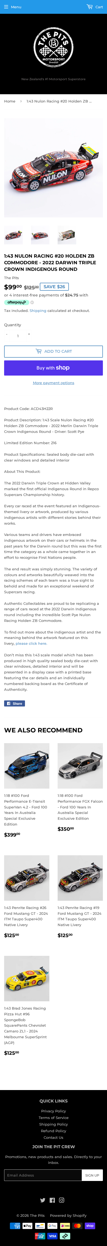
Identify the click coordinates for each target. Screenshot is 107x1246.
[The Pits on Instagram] (61, 1201)
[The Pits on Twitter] (43, 1201)
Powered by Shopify (68, 1215)
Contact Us (53, 1137)
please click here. (31, 643)
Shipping (38, 310)
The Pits (37, 1215)
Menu (16, 7)
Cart (98, 7)
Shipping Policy (53, 1124)
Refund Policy (53, 1131)
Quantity (12, 324)
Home (9, 101)
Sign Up (92, 1175)
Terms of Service (54, 1117)
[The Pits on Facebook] (52, 1201)
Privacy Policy (53, 1111)
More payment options (53, 383)
